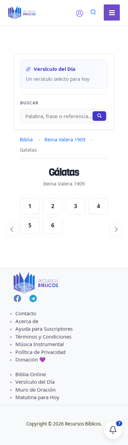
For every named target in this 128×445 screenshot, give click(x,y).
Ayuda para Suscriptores (44, 328)
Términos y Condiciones (43, 336)
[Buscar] (99, 116)
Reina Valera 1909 (64, 139)
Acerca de (26, 321)
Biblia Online (30, 374)
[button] (93, 12)
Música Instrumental (39, 344)
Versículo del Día (35, 381)
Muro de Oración (35, 389)
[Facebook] (17, 298)
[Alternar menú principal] (112, 12)
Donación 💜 (30, 359)
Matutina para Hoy (37, 397)
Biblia (26, 139)
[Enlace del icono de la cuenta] (79, 13)
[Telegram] (33, 298)
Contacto (25, 313)
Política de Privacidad (40, 351)
